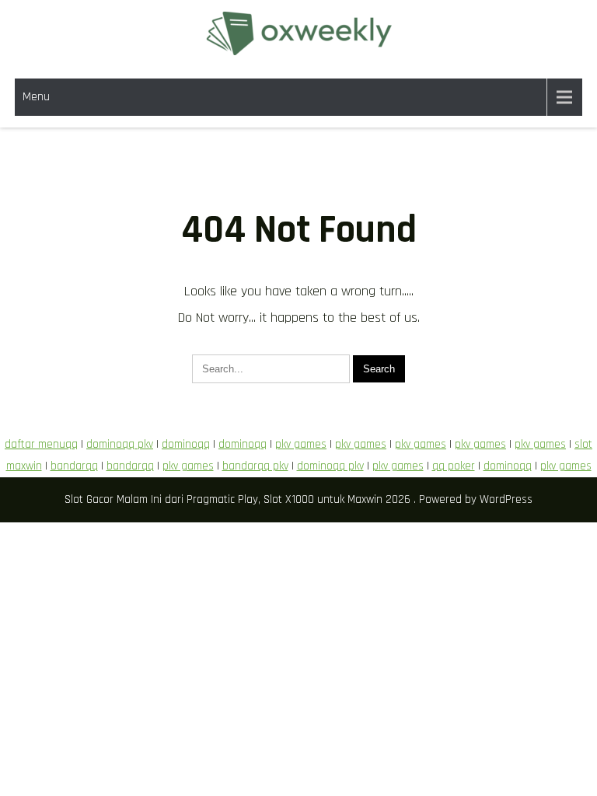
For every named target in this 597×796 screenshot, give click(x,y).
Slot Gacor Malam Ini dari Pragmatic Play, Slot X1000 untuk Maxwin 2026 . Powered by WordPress (298, 499)
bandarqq (74, 466)
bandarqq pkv (255, 466)
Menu (36, 97)
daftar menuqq (41, 444)
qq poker (453, 466)
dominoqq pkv (119, 444)
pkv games (300, 444)
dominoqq (186, 444)
